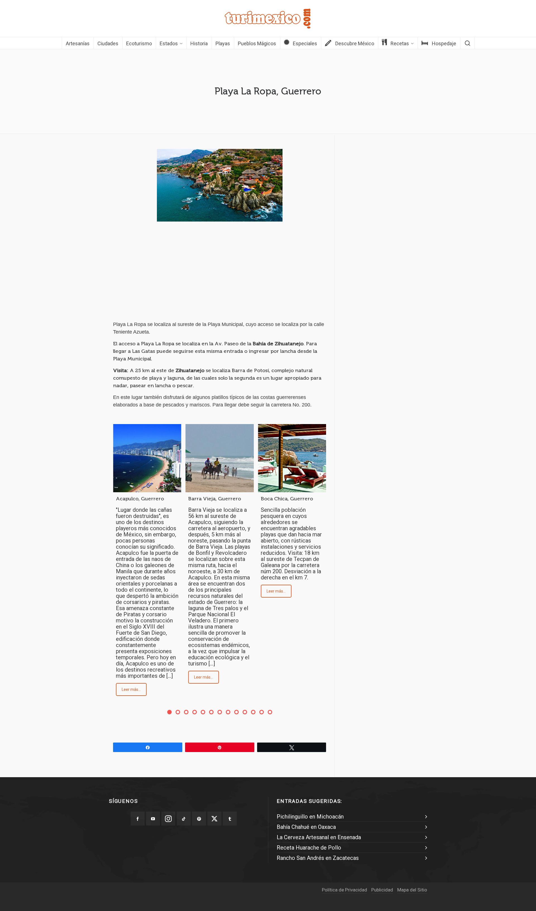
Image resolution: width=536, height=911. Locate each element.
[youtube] (153, 819)
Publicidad (382, 890)
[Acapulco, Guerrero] (147, 458)
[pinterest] (199, 819)
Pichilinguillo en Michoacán (310, 816)
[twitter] (214, 819)
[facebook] (138, 819)
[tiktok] (184, 819)
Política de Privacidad (344, 890)
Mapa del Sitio (412, 890)
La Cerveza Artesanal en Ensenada (319, 837)
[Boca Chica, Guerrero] (292, 458)
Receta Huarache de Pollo (309, 847)
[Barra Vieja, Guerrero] (219, 458)
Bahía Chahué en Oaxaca (306, 827)
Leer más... (131, 689)
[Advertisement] (219, 276)
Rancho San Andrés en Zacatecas (318, 858)
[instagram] (168, 819)
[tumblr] (230, 819)
